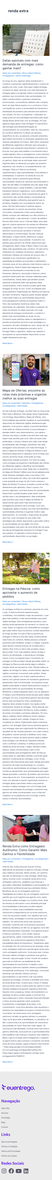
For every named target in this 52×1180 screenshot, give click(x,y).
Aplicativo (26, 403)
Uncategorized (9, 406)
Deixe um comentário (12, 73)
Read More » (8, 343)
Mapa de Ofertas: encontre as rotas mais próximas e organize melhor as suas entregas (25, 394)
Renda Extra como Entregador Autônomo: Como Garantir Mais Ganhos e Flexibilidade (25, 850)
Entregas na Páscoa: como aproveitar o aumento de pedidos (21, 592)
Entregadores (8, 76)
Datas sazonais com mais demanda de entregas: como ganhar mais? (23, 64)
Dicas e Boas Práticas (31, 73)
